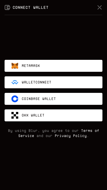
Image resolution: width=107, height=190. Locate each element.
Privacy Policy (71, 136)
